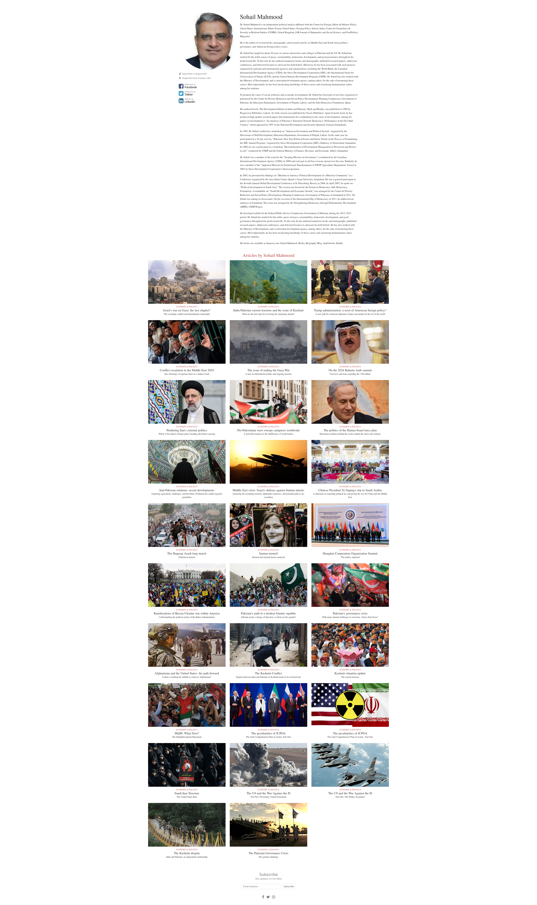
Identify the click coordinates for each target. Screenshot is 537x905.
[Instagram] (273, 897)
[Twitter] (268, 897)
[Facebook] (263, 897)
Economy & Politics (186, 306)
